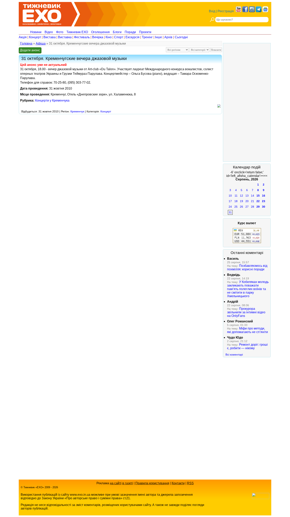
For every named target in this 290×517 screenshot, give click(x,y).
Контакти (178, 483)
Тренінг (147, 37)
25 (236, 206)
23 (263, 201)
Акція (23, 37)
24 (230, 206)
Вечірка (97, 37)
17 (230, 201)
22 (258, 201)
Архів (168, 37)
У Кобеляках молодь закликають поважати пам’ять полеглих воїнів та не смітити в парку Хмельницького (248, 289)
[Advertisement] (90, 124)
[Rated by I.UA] (260, 498)
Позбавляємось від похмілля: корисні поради (247, 267)
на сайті (116, 483)
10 (230, 195)
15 (258, 195)
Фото (59, 32)
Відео (49, 32)
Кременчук (77, 111)
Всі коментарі (234, 354)
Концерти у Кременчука (52, 100)
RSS (190, 483)
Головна (26, 43)
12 (241, 195)
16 (263, 195)
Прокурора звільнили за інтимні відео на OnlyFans (246, 312)
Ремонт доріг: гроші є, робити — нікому (247, 346)
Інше (158, 37)
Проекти (145, 32)
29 (258, 206)
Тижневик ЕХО (77, 32)
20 (247, 201)
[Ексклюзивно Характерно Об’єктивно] (42, 13)
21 (252, 201)
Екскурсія (132, 37)
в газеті (127, 483)
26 (241, 206)
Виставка (65, 37)
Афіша (41, 43)
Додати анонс (30, 50)
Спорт (118, 37)
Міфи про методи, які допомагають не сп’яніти (247, 330)
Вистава (49, 37)
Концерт (35, 37)
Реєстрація (226, 11)
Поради (130, 32)
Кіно (109, 37)
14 (252, 195)
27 (247, 206)
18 (236, 201)
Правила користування (152, 483)
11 (236, 195)
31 (230, 212)
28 (252, 206)
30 (263, 206)
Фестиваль (82, 37)
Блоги (117, 32)
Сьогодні (181, 37)
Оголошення (100, 32)
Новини (35, 32)
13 (247, 195)
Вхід (212, 11)
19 (241, 201)
